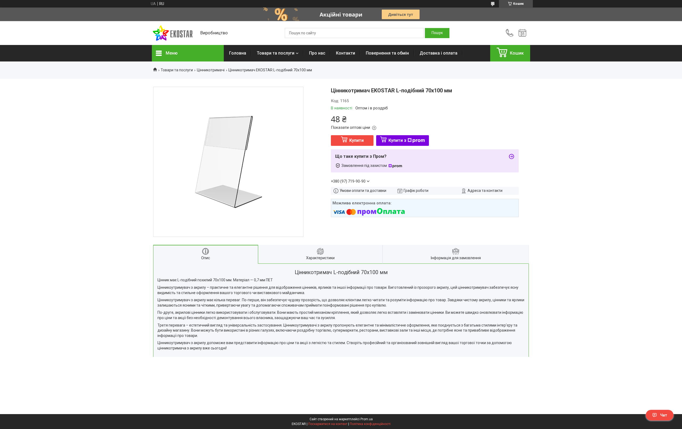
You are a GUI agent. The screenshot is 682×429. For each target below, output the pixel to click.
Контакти (345, 53)
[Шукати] (437, 33)
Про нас (317, 53)
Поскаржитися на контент (327, 424)
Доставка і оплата (438, 53)
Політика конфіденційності (370, 424)
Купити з (397, 140)
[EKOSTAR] (173, 33)
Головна (237, 53)
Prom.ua (366, 419)
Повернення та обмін (387, 53)
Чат (663, 415)
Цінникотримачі (211, 70)
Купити (356, 140)
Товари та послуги (275, 53)
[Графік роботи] (522, 33)
